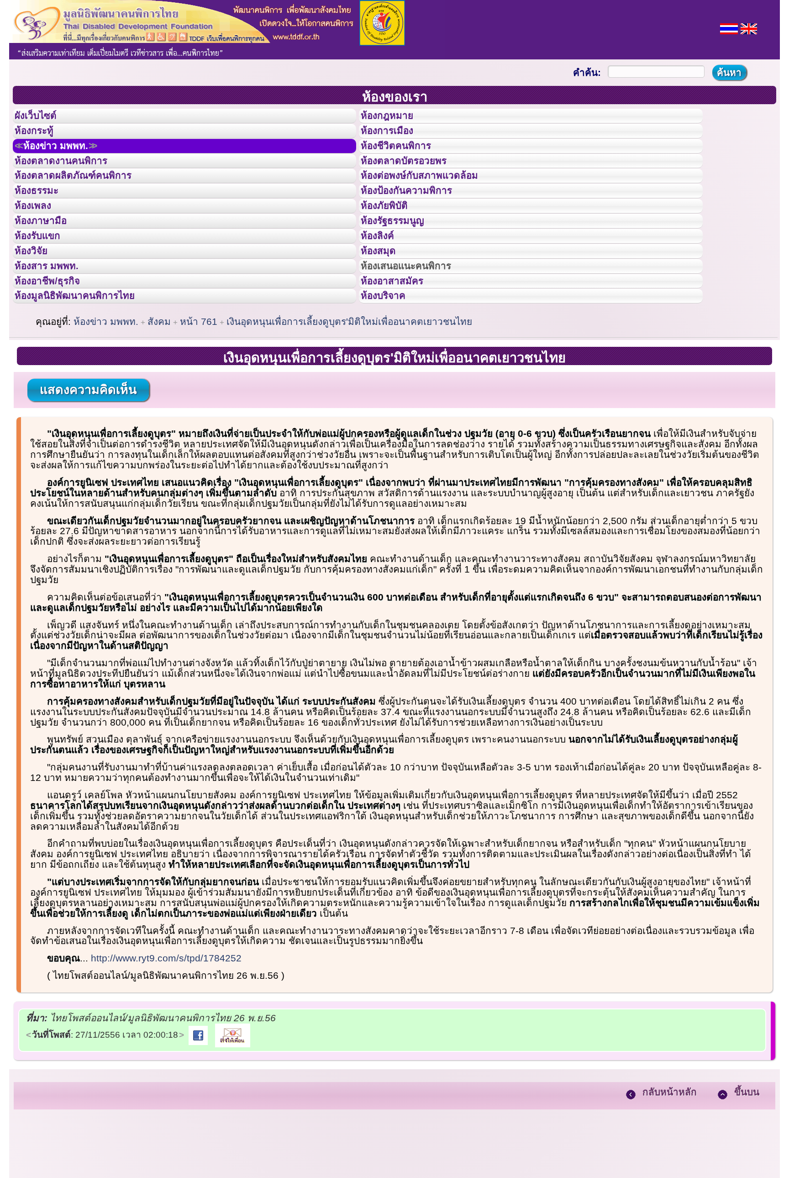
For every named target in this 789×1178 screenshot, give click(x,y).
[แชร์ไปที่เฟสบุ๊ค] (198, 1105)
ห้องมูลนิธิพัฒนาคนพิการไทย (88, 364)
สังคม (159, 392)
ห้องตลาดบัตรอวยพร (414, 180)
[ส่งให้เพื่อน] (232, 1105)
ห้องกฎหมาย (394, 118)
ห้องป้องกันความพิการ (417, 220)
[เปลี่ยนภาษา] (729, 27)
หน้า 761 (198, 392)
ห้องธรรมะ (43, 220)
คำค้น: (587, 72)
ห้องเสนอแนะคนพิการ (417, 323)
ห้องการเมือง (394, 139)
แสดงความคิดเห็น (88, 461)
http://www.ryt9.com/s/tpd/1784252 (166, 1029)
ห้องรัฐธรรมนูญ (401, 261)
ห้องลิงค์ (383, 282)
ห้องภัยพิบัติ (391, 241)
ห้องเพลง (39, 241)
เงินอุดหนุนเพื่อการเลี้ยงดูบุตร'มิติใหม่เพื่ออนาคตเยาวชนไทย (349, 392)
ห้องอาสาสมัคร (400, 344)
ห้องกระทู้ (40, 139)
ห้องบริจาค (390, 364)
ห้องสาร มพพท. (54, 323)
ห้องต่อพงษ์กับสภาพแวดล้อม (432, 200)
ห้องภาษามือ (48, 261)
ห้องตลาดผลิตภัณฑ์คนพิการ (86, 200)
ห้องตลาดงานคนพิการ (71, 180)
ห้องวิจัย (37, 303)
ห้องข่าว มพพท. (67, 159)
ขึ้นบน (746, 1163)
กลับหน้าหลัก (669, 1163)
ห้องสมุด (384, 303)
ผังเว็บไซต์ (42, 118)
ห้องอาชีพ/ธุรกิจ (56, 344)
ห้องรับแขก (44, 282)
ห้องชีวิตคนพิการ (405, 159)
